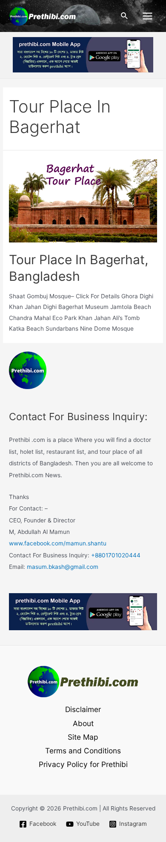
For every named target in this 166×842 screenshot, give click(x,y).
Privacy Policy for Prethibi (83, 764)
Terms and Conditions (83, 750)
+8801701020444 (115, 555)
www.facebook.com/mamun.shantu (57, 543)
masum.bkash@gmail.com (62, 566)
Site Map (83, 736)
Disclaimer (83, 709)
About (83, 723)
